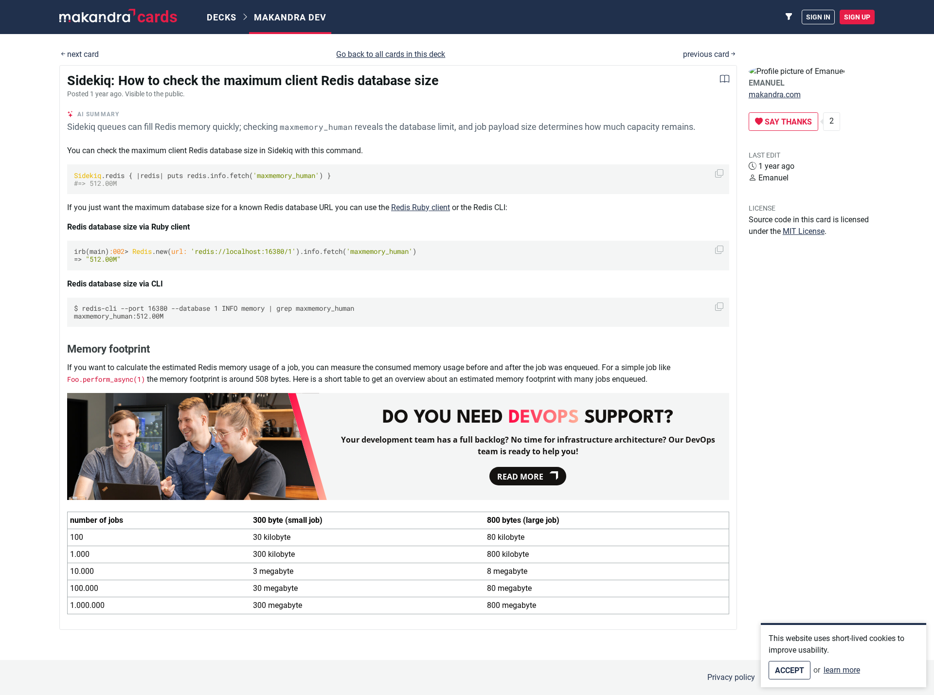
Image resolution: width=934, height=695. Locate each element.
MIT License (804, 231)
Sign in (818, 17)
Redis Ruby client (420, 207)
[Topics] (789, 17)
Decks (221, 17)
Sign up (857, 17)
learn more (842, 670)
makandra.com (775, 94)
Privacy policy (731, 677)
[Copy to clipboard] (719, 173)
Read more (520, 476)
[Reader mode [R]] (724, 80)
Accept (789, 670)
